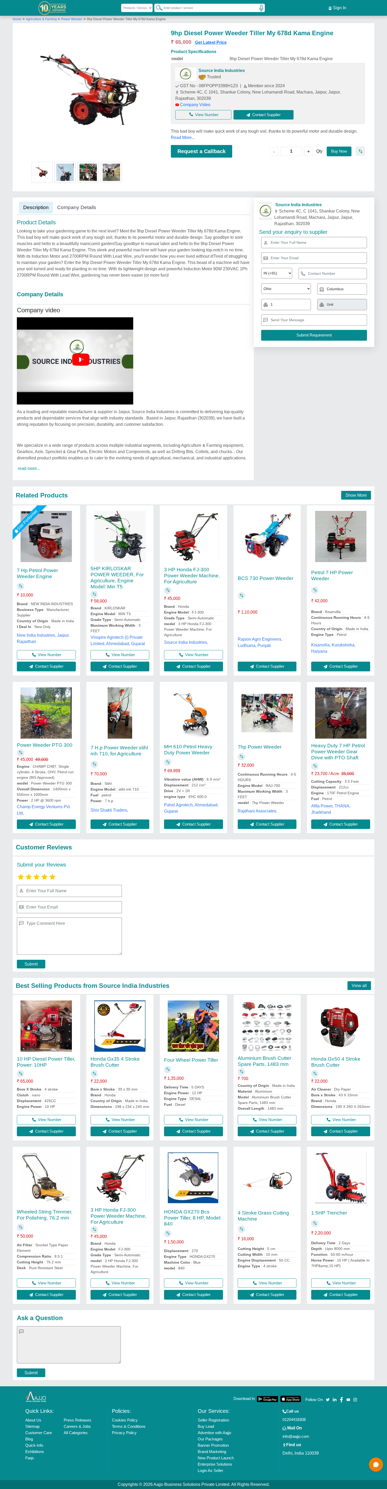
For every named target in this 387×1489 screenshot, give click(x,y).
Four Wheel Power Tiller (191, 1060)
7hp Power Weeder (259, 747)
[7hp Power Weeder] (267, 713)
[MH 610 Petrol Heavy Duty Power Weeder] (193, 713)
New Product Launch (216, 1458)
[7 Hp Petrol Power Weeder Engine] (46, 536)
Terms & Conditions (129, 1426)
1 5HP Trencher (329, 1213)
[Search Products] (157, 8)
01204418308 (294, 1419)
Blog (29, 1439)
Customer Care (38, 1432)
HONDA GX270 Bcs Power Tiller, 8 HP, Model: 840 (192, 1218)
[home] (35, 1396)
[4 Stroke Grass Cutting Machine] (267, 1177)
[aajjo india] (52, 8)
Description (36, 207)
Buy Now (339, 151)
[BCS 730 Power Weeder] (267, 536)
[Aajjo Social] (328, 1399)
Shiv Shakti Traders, (109, 810)
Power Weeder (71, 19)
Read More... (183, 137)
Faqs (29, 1458)
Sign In (339, 8)
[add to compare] (360, 151)
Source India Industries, (186, 642)
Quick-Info (34, 1445)
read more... (29, 468)
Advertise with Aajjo (214, 1432)
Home (17, 19)
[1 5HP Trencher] (340, 1177)
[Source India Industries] (185, 74)
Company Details (76, 207)
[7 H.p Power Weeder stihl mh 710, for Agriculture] (120, 713)
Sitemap (32, 1426)
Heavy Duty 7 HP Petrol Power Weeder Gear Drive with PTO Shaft (338, 751)
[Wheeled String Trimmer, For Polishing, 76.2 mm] (46, 1177)
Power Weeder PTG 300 (44, 745)
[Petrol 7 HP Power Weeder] (340, 536)
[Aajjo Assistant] (376, 1464)
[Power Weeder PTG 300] (46, 713)
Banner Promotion (213, 1445)
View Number (207, 114)
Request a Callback (201, 151)
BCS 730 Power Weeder (265, 578)
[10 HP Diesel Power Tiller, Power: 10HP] (46, 1026)
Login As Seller (210, 1470)
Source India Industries (222, 70)
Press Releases (77, 1420)
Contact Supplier (48, 666)
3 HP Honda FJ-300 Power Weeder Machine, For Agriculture (192, 575)
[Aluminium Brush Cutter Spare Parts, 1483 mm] (267, 1026)
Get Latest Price (211, 42)
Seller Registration (213, 1420)
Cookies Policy (125, 1420)
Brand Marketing (212, 1451)
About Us (33, 1420)
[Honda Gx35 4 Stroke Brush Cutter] (120, 1026)
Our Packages (210, 1439)
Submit (31, 964)
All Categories (76, 1432)
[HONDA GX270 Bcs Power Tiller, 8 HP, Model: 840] (193, 1177)
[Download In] (267, 1399)
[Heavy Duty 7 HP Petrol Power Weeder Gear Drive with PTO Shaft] (340, 713)
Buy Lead (206, 1426)
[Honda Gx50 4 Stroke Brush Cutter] (340, 1026)
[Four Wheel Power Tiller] (193, 1026)
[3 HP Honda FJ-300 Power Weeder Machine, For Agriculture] (193, 536)
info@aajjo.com (295, 1436)
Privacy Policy (124, 1432)
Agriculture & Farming (42, 19)
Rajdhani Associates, (257, 811)
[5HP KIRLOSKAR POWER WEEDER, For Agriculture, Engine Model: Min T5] (120, 536)
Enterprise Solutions (215, 1464)
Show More (356, 495)
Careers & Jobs (77, 1426)
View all (359, 985)
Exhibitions (34, 1451)
